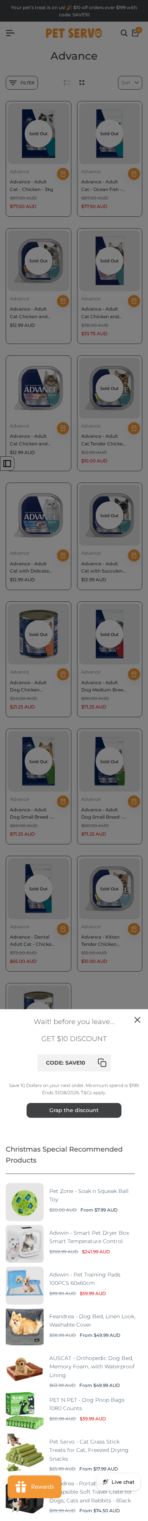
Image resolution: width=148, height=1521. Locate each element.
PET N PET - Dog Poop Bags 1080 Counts (86, 1404)
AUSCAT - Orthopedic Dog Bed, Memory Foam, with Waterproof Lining (92, 1367)
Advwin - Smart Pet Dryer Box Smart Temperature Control (89, 1237)
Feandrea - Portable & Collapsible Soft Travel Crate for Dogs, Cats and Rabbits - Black (90, 1492)
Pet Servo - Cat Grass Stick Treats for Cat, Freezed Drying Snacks (89, 1450)
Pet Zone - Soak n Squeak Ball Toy (89, 1195)
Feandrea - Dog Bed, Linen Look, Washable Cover (92, 1320)
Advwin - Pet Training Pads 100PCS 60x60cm (84, 1278)
